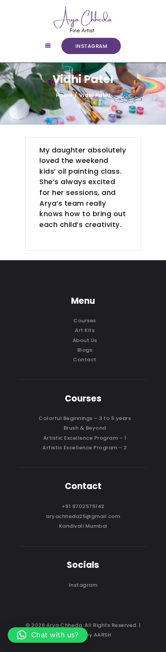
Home (64, 95)
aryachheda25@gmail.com (83, 516)
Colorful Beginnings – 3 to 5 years (85, 418)
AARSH (103, 634)
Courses (84, 320)
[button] (48, 635)
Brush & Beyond (85, 428)
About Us (85, 340)
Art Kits (85, 330)
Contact (85, 359)
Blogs (85, 350)
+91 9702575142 (83, 506)
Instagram (83, 585)
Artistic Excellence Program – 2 (84, 447)
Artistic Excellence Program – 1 (85, 438)
